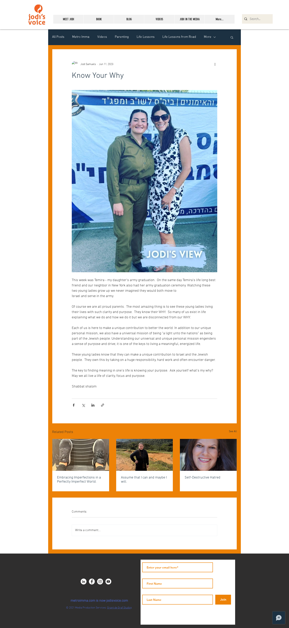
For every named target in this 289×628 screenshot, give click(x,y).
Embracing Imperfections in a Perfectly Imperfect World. (79, 480)
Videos (102, 37)
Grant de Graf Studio (119, 607)
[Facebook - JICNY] (92, 581)
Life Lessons (146, 37)
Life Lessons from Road (179, 37)
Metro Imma (80, 37)
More (207, 37)
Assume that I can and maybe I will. (144, 480)
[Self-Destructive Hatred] (208, 455)
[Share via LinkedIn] (93, 405)
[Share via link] (102, 405)
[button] (232, 37)
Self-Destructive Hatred (202, 478)
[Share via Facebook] (73, 405)
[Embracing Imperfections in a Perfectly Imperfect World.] (80, 455)
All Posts (58, 37)
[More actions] (215, 64)
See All (233, 431)
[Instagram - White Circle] (100, 581)
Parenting (122, 37)
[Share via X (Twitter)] (83, 405)
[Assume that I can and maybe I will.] (144, 455)
